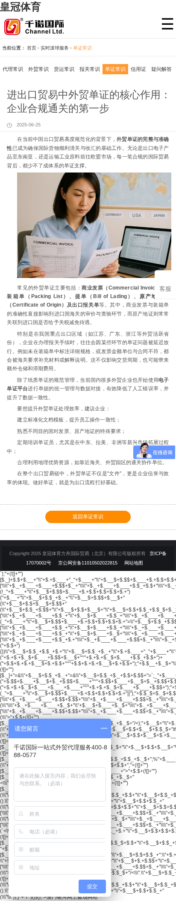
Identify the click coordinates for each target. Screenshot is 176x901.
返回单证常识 (88, 517)
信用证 (138, 69)
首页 (31, 47)
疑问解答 (161, 69)
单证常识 (82, 47)
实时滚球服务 (55, 47)
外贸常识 (38, 69)
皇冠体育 (20, 6)
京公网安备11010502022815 (87, 562)
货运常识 (64, 69)
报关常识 (89, 69)
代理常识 (13, 69)
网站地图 (133, 562)
